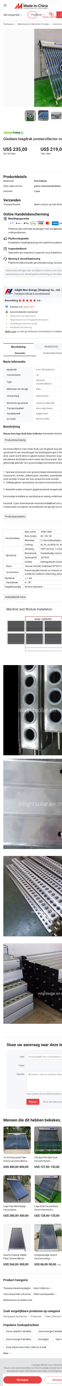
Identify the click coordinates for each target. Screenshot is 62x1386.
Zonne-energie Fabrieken (18, 1339)
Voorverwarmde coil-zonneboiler (18, 1294)
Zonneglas (43, 1339)
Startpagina (8, 24)
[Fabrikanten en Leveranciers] (31, 5)
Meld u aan (10, 331)
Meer (6, 1353)
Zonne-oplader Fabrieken (18, 1331)
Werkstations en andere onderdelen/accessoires (18, 1300)
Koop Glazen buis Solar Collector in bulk (26, 1347)
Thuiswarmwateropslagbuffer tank (21, 1288)
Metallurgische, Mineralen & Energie (33, 24)
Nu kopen (22, 1379)
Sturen (33, 1102)
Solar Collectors (41, 1288)
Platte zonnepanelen (43, 1294)
